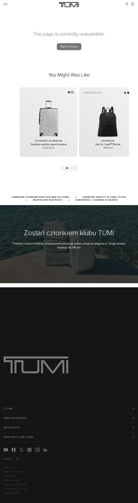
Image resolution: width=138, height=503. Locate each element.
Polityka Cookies (12, 480)
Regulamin (9, 467)
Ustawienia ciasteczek (15, 485)
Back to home (69, 46)
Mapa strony (10, 476)
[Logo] (69, 4)
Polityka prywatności (14, 472)
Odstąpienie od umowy (15, 489)
